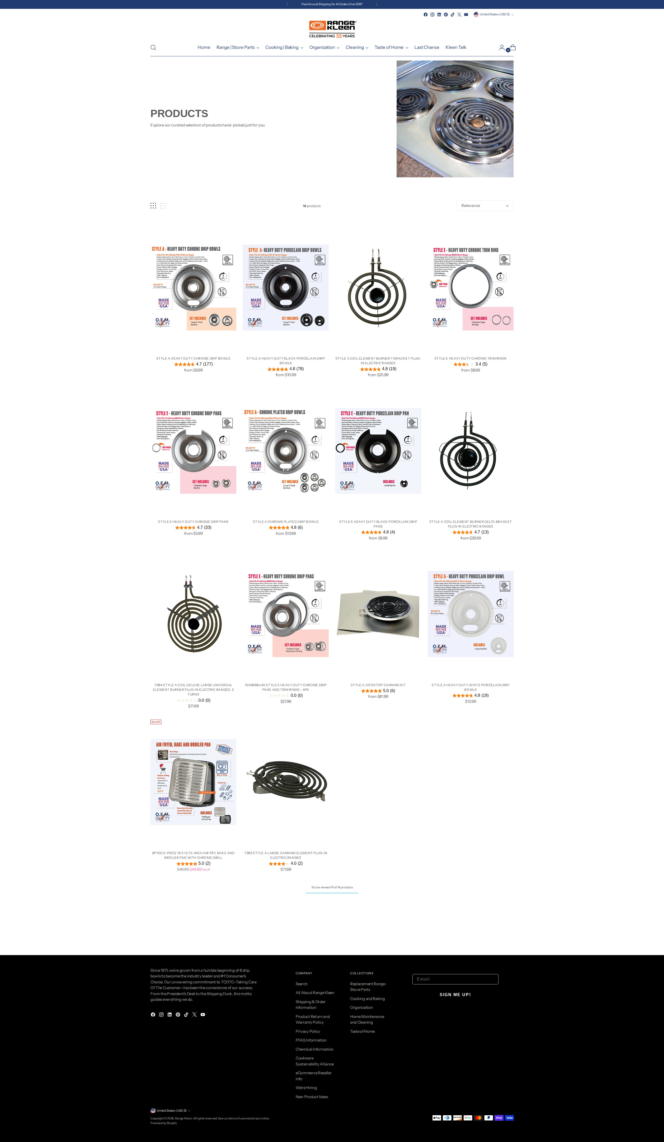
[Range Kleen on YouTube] (466, 14)
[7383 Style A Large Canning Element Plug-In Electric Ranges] (286, 782)
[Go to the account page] (500, 47)
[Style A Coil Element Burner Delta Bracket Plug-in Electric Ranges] (471, 450)
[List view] (163, 206)
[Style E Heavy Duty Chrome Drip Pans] (193, 450)
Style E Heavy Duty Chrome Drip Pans (193, 522)
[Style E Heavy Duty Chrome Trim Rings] (471, 287)
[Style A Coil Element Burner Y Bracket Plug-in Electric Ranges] (378, 287)
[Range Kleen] (332, 28)
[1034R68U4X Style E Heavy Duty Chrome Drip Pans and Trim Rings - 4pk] (286, 614)
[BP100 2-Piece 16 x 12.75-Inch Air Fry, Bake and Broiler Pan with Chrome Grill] (193, 782)
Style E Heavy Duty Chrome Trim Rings (470, 358)
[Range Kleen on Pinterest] (446, 14)
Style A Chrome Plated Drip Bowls (286, 522)
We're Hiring (306, 1087)
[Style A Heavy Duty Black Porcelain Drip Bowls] (286, 287)
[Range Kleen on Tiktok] (452, 14)
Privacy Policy (308, 1031)
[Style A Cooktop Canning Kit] (378, 614)
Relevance (470, 205)
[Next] (376, 4)
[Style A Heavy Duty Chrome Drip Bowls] (193, 287)
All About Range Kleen (315, 992)
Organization (361, 1007)
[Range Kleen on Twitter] (459, 14)
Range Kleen (183, 1118)
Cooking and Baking (367, 998)
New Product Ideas (312, 1096)
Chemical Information (315, 1049)
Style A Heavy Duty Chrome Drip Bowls (193, 358)
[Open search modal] (153, 47)
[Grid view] (153, 206)
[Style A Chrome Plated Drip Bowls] (286, 450)
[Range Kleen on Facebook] (425, 14)
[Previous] (287, 4)
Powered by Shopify (163, 1123)
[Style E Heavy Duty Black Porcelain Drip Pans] (378, 450)
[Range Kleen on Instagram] (432, 14)
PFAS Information (311, 1040)
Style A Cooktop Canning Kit (378, 685)
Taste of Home (362, 1031)
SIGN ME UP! (455, 994)
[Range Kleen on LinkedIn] (439, 14)
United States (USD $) (495, 14)
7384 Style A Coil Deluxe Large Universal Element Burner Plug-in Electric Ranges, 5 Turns (193, 690)
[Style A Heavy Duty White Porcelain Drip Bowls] (471, 614)
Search (302, 983)
